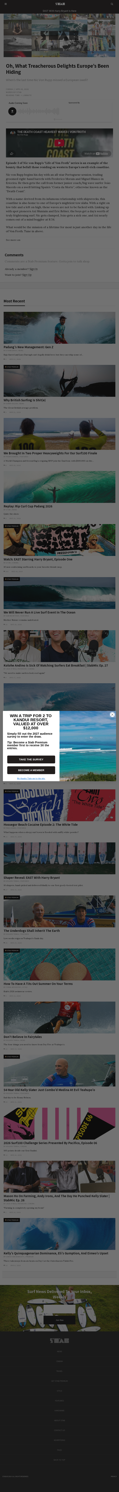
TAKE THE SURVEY (31, 759)
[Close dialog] (112, 714)
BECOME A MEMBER (31, 770)
